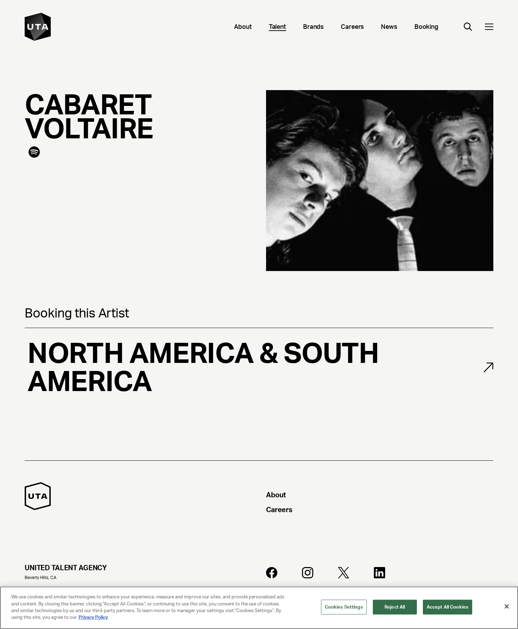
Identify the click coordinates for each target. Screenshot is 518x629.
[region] (259, 607)
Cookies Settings (344, 607)
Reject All (394, 607)
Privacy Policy (93, 617)
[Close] (506, 606)
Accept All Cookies (447, 607)
